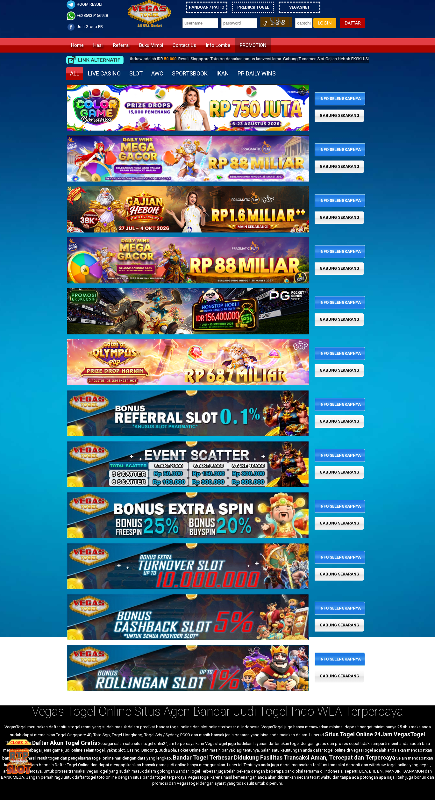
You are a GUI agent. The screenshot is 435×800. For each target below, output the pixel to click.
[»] (95, 60)
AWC (157, 73)
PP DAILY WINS (257, 73)
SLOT (136, 73)
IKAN (222, 73)
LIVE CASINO (104, 73)
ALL (74, 73)
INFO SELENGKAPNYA (340, 98)
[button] (324, 23)
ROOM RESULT (89, 4)
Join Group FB (89, 26)
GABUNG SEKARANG (339, 115)
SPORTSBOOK (190, 73)
